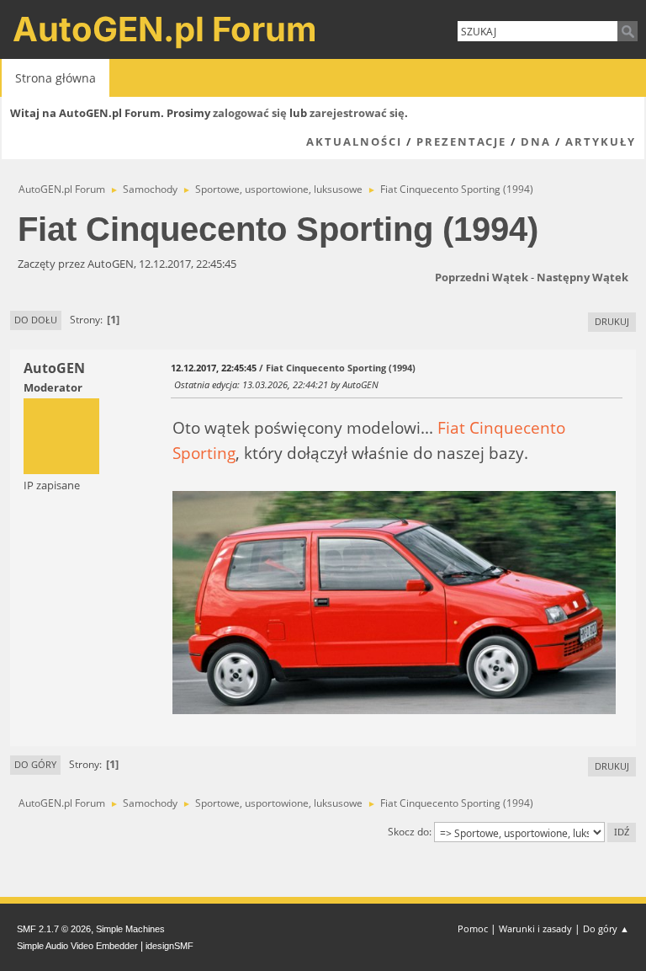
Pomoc (473, 928)
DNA (536, 141)
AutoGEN (54, 368)
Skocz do (408, 831)
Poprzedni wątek (481, 277)
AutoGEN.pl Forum (165, 29)
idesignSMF (169, 946)
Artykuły (600, 141)
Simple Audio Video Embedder (77, 946)
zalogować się (250, 112)
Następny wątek (582, 277)
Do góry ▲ (606, 928)
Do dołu (35, 319)
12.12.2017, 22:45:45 (214, 367)
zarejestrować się (357, 112)
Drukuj (612, 321)
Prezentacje (461, 141)
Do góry (35, 764)
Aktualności (354, 141)
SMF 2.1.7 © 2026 (54, 929)
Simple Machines (130, 929)
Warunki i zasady (535, 928)
